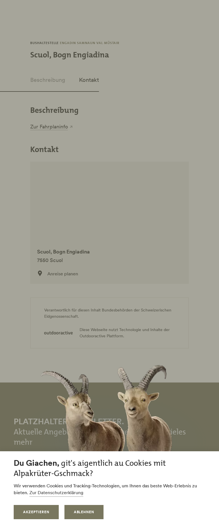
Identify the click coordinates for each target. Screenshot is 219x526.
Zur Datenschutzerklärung (56, 492)
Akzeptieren (36, 512)
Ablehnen (84, 512)
